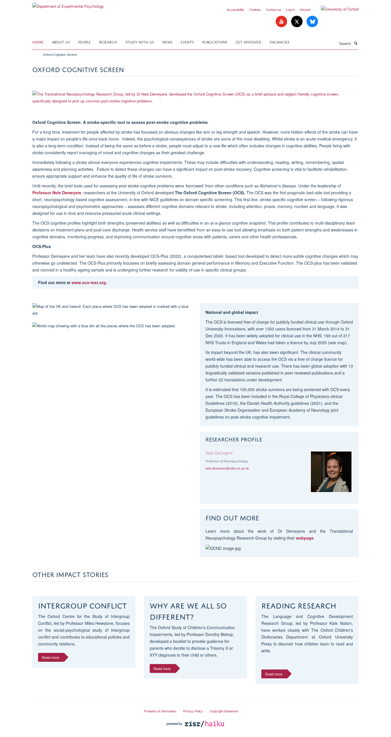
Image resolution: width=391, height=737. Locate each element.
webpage (305, 538)
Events (187, 41)
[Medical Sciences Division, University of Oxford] (83, 708)
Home (38, 41)
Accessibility (235, 9)
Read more (50, 657)
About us (61, 41)
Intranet (305, 9)
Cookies (255, 9)
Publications (214, 41)
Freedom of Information (160, 711)
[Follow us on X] (297, 21)
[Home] (37, 54)
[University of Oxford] (335, 9)
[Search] (355, 43)
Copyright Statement (224, 711)
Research (108, 41)
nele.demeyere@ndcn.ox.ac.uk (227, 468)
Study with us (139, 41)
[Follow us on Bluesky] (312, 21)
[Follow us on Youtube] (282, 21)
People (84, 41)
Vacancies (279, 41)
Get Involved (248, 41)
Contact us (273, 9)
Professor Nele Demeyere (56, 192)
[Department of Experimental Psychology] (68, 4)
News (167, 41)
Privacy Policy (193, 711)
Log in (290, 9)
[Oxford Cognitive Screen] (195, 97)
